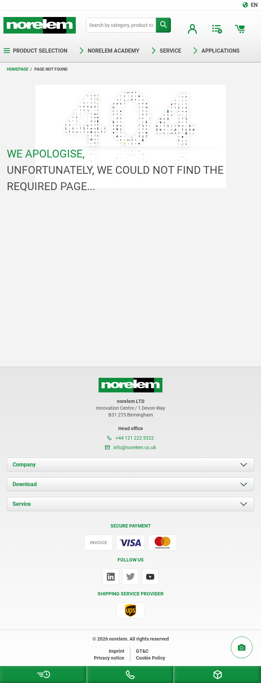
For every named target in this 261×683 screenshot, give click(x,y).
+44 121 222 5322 (134, 438)
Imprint (116, 651)
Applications (221, 51)
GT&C (142, 651)
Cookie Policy (150, 658)
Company (24, 464)
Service (22, 504)
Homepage (18, 69)
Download (25, 484)
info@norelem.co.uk (134, 447)
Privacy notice (109, 658)
